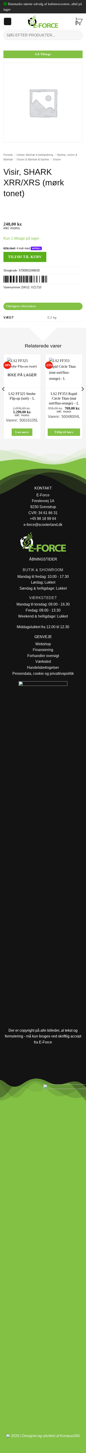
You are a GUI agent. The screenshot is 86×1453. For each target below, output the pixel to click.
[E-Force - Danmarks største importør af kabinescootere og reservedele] (43, 21)
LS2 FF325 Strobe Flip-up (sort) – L (22, 396)
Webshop (43, 644)
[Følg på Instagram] (16, 1089)
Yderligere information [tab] (21, 306)
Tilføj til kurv (25, 257)
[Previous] (3, 398)
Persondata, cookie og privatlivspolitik (43, 673)
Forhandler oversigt (43, 656)
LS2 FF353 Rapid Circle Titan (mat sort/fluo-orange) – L (64, 398)
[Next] (82, 398)
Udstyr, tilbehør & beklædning (35, 155)
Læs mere (22, 432)
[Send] (77, 35)
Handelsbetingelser (43, 667)
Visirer (57, 159)
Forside (8, 155)
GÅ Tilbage (43, 54)
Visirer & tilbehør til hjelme (33, 159)
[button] (7, 21)
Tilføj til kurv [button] (63, 432)
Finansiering (43, 650)
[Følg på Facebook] (5, 1089)
